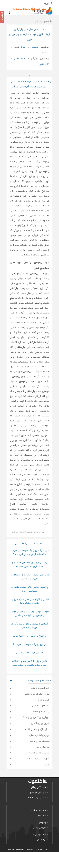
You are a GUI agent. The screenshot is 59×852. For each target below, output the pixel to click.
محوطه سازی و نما (39, 741)
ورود (46, 3)
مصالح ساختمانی (40, 706)
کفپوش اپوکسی (39, 827)
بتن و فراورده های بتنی (37, 694)
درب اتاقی (41, 815)
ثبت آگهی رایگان (38, 787)
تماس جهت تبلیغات (37, 797)
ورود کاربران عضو (38, 792)
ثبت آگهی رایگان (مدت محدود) (29, 9)
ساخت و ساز (42, 747)
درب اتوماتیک (39, 834)
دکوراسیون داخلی (40, 688)
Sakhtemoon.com (43, 849)
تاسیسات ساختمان (39, 753)
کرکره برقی (41, 839)
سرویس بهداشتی (40, 723)
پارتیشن (42, 822)
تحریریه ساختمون (18, 531)
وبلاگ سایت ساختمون (36, 514)
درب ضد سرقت (38, 810)
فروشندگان (2, 17)
